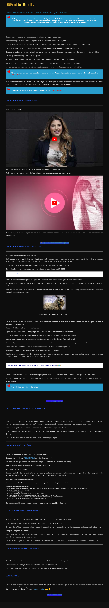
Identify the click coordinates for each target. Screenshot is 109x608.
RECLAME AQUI (29, 458)
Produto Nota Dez (38, 589)
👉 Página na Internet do (54, 243)
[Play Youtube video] (54, 139)
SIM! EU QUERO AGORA (54, 401)
